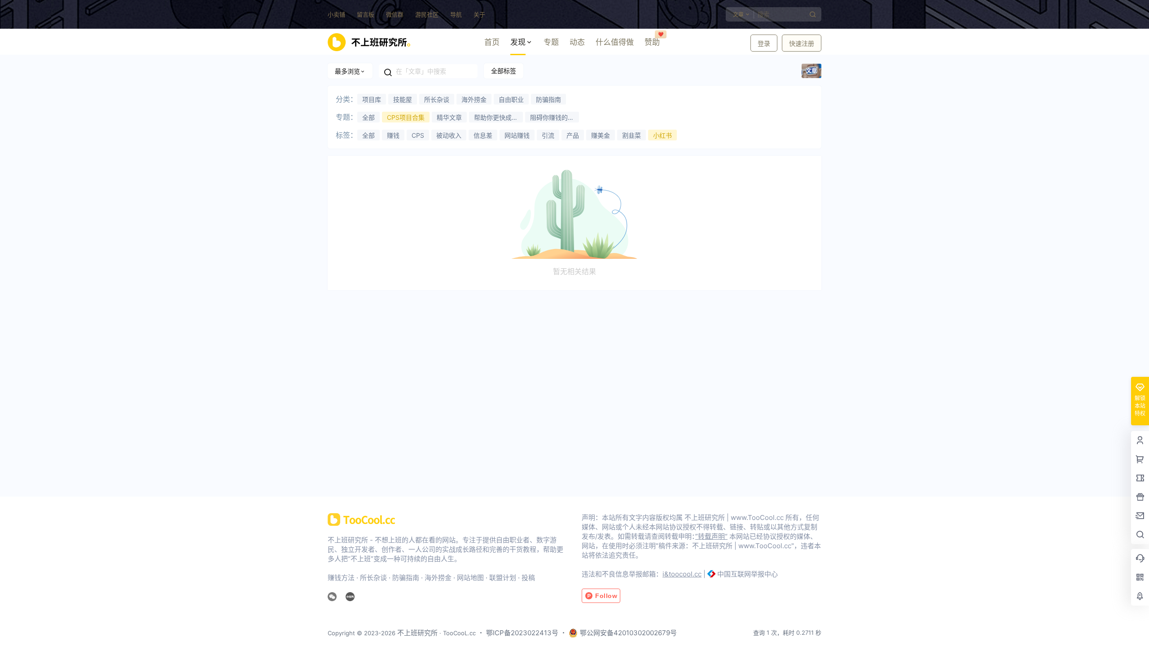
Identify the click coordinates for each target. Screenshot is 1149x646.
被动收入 (448, 135)
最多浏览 (347, 71)
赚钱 (393, 135)
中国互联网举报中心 (747, 574)
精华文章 (449, 117)
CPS (418, 135)
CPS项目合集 (406, 117)
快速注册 (801, 43)
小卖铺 (336, 14)
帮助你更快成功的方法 (496, 117)
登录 (764, 43)
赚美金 (600, 135)
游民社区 (427, 14)
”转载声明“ (711, 536)
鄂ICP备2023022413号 (522, 633)
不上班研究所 (416, 633)
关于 (479, 14)
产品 (572, 135)
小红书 (662, 135)
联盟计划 (502, 577)
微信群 (394, 14)
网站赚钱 (517, 135)
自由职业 (511, 99)
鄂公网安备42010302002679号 (628, 633)
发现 (518, 42)
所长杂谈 (436, 99)
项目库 (371, 99)
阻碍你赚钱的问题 (552, 117)
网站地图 (470, 577)
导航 (456, 14)
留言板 (365, 14)
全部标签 (503, 70)
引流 (548, 135)
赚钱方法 (341, 577)
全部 (368, 117)
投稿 (528, 577)
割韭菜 (631, 135)
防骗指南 (548, 99)
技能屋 (402, 99)
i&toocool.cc (682, 574)
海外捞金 (474, 99)
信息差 (483, 135)
